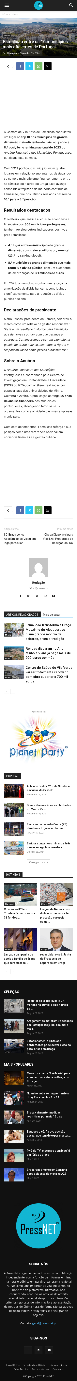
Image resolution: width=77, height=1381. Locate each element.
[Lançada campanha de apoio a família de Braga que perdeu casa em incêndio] (20, 939)
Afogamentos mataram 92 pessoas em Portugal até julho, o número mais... (50, 1024)
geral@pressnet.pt (44, 1323)
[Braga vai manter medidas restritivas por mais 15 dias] (14, 1117)
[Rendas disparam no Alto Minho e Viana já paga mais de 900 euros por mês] (14, 653)
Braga (44, 949)
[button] (6, 5)
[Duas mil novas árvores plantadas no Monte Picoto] (14, 810)
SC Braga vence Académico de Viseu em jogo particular (20, 539)
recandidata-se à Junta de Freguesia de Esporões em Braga (55, 958)
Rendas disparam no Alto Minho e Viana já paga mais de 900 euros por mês (48, 653)
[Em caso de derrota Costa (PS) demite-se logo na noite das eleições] (14, 829)
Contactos (58, 1369)
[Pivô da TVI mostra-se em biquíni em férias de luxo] (14, 1155)
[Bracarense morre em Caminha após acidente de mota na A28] (14, 1174)
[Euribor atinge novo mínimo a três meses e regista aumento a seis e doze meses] (14, 848)
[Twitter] (29, 66)
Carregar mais (37, 862)
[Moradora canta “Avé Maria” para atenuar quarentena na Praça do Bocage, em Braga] (14, 1078)
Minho (14, 14)
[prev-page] (6, 691)
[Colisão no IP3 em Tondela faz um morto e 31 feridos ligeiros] (20, 894)
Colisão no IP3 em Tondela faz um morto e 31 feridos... (19, 913)
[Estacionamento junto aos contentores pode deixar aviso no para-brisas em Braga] (14, 1046)
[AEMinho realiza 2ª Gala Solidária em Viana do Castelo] (14, 791)
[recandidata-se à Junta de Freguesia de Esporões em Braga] (56, 939)
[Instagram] (30, 596)
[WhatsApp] (38, 66)
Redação (12, 52)
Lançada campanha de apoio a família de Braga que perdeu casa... (19, 958)
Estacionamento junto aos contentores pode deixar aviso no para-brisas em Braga (49, 1045)
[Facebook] (20, 66)
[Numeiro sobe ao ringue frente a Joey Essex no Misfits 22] (14, 1098)
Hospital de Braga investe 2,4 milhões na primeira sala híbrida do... (47, 1004)
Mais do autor (51, 614)
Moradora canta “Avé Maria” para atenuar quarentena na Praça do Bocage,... (48, 1077)
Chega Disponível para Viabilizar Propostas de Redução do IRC (58, 539)
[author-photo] (38, 577)
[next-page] (12, 691)
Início (5, 14)
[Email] (48, 66)
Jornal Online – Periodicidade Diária (25, 1365)
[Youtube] (55, 596)
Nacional (9, 904)
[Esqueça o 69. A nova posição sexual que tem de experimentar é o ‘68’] (14, 1136)
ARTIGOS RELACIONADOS (22, 614)
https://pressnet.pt (38, 588)
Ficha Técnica (20, 1369)
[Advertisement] (38, 100)
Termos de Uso (40, 1369)
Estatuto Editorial (58, 1365)
